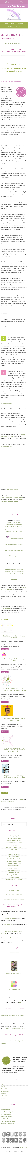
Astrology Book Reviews (14, 875)
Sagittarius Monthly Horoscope (14, 524)
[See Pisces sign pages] (25, 1143)
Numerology (14, 579)
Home (2, 1084)
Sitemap (3, 1093)
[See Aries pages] (4, 1137)
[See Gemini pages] (12, 1137)
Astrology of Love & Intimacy (14, 847)
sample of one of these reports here (14, 432)
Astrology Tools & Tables (14, 868)
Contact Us (4, 1088)
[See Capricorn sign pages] (16, 1143)
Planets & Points (14, 856)
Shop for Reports (5, 1109)
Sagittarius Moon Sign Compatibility (14, 571)
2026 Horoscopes (14, 890)
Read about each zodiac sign (14, 973)
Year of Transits (8, 924)
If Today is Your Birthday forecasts (14, 899)
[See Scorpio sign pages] (8, 1143)
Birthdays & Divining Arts (14, 659)
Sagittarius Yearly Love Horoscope (14, 526)
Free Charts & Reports (7, 1112)
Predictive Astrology (14, 865)
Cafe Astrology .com (14, 13)
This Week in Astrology (7, 1123)
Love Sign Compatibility (14, 858)
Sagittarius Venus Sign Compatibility (14, 573)
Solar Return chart (6, 608)
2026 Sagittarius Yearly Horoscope (14, 550)
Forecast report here (6, 446)
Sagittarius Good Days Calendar (14, 531)
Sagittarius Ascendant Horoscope (14, 719)
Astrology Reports (14, 835)
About (3, 1086)
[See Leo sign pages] (20, 1137)
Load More (4, 792)
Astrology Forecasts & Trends (14, 842)
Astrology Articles (14, 845)
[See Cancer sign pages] (16, 1137)
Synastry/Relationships (14, 863)
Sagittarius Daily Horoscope (14, 522)
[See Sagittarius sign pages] (12, 1143)
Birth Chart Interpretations (14, 838)
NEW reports (13, 937)
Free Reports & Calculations (14, 879)
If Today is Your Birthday (11, 489)
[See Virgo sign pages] (24, 1137)
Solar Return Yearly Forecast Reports (15, 411)
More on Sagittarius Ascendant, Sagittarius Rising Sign (14, 749)
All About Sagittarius (14, 556)
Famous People (14, 852)
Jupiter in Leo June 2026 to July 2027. (16, 1028)
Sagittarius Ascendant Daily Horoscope (14, 529)
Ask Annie (14, 849)
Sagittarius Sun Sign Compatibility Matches (14, 776)
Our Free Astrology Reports (14, 894)
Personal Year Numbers (7, 801)
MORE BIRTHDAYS (14, 43)
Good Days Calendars (7, 1118)
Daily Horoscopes (6, 1114)
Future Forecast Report (17, 538)
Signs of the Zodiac (14, 854)
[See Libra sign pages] (3, 1143)
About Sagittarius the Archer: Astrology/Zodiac (14, 689)
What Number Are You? (14, 989)
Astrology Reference (14, 870)
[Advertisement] (14, 468)
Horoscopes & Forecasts (14, 840)
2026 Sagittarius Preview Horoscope (14, 544)
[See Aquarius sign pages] (20, 1143)
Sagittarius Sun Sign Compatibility (14, 569)
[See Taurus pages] (8, 1137)
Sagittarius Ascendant (14, 558)
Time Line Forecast (9, 918)
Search (3, 1098)
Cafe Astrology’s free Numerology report (12, 497)
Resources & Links (14, 877)
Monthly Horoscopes (6, 1116)
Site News (4, 1095)
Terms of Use (5, 1091)
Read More (5, 649)
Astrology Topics (14, 872)
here (20, 1002)
